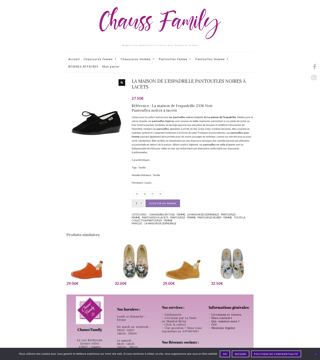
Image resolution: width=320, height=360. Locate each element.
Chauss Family (160, 23)
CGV (214, 324)
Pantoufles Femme (173, 59)
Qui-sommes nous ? (225, 321)
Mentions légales (223, 328)
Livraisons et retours (226, 314)
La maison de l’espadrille (221, 117)
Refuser (240, 354)
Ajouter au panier (162, 203)
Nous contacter (222, 318)
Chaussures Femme (98, 59)
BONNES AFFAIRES (83, 66)
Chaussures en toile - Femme (167, 214)
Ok (225, 354)
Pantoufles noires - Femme (215, 217)
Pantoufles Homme (210, 59)
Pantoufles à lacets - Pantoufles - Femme (169, 217)
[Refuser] (315, 354)
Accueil (74, 59)
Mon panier (111, 66)
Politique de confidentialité (276, 354)
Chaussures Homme (136, 59)
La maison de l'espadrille (160, 223)
